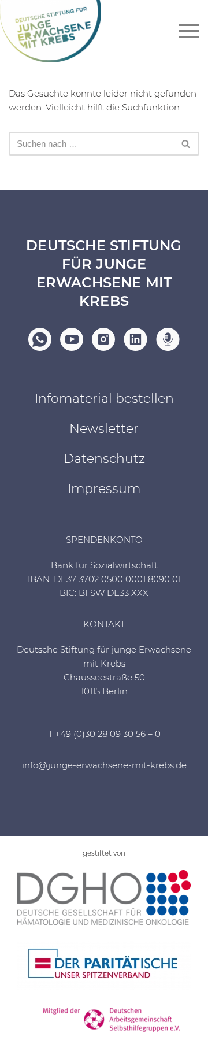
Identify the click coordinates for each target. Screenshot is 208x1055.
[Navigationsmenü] (189, 31)
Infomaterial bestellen (104, 398)
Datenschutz (104, 459)
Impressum (104, 489)
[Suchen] (186, 144)
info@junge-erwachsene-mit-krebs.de (104, 765)
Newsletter (104, 428)
